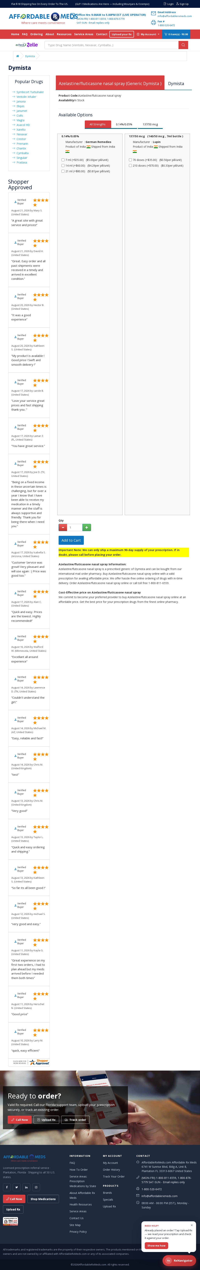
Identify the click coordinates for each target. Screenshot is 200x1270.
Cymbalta (22, 153)
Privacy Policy (78, 1231)
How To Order (79, 1169)
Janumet (21, 111)
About (50, 34)
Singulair (21, 158)
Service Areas (83, 34)
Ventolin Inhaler (25, 97)
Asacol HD (22, 125)
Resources (64, 34)
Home (15, 34)
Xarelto (20, 129)
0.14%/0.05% (124, 124)
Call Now (15, 1199)
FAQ (25, 34)
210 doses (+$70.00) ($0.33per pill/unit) (158, 165)
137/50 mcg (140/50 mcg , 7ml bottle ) (156, 136)
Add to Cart (71, 540)
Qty (61, 520)
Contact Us (77, 1218)
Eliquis (19, 106)
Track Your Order (114, 1176)
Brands (107, 1193)
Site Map (75, 1225)
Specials (108, 1199)
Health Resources (81, 1204)
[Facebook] (7, 1187)
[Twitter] (17, 1187)
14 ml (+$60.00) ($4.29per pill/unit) (87, 165)
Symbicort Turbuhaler (29, 92)
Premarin (21, 143)
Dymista (30, 56)
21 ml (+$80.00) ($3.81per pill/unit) (87, 171)
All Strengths (97, 124)
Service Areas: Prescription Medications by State (83, 1181)
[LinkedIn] (26, 1187)
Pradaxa (21, 162)
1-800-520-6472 (152, 1189)
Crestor (20, 139)
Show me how (156, 1245)
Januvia (20, 101)
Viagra (19, 120)
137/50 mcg (150, 124)
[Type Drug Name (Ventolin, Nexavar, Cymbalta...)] (183, 45)
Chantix (20, 148)
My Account (110, 1163)
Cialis (19, 115)
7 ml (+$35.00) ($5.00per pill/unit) (86, 160)
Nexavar (21, 134)
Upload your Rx (122, 34)
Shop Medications (43, 1199)
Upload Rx (13, 1209)
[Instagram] (36, 1187)
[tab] (110, 82)
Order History (111, 1169)
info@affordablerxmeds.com (160, 1196)
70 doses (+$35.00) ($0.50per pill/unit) (157, 160)
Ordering (36, 34)
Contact (101, 34)
